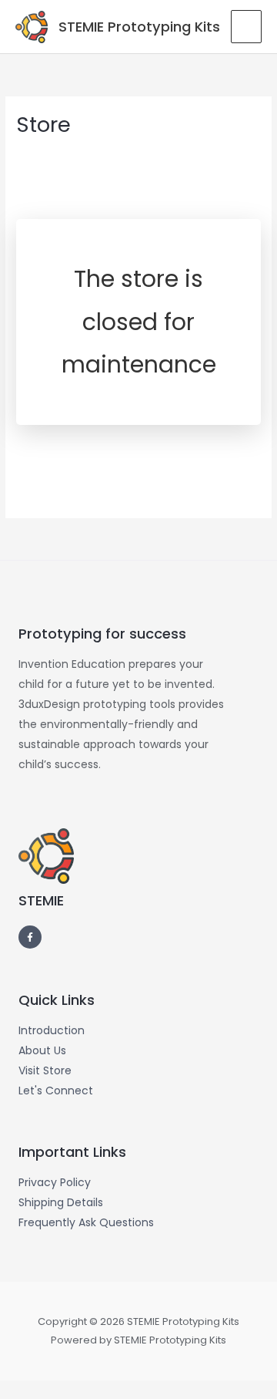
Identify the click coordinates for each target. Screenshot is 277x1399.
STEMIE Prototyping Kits (139, 26)
